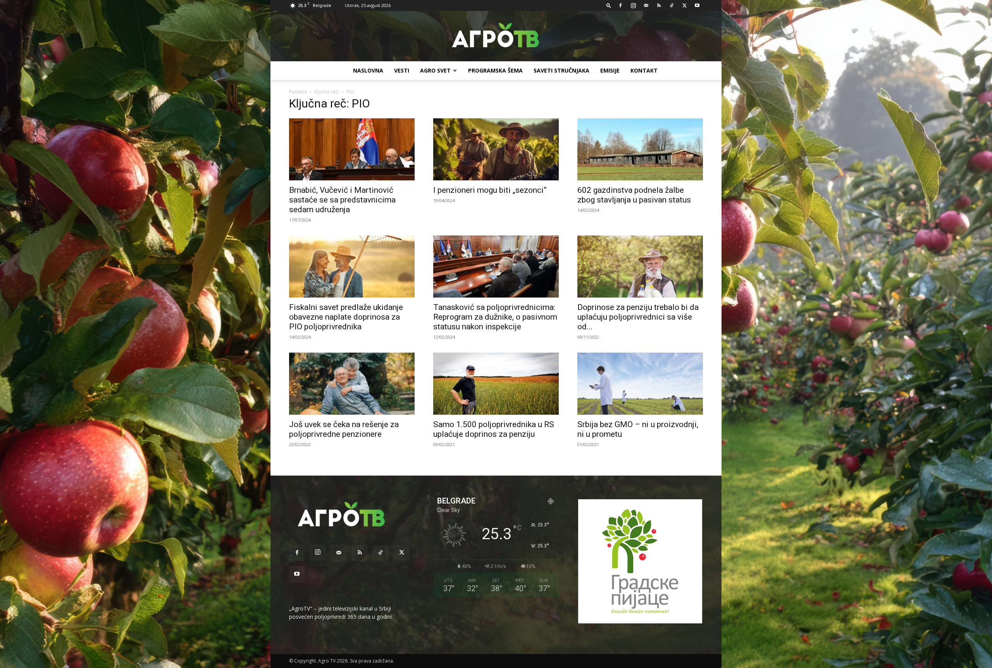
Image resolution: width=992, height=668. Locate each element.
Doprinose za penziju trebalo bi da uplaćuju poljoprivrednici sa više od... (638, 317)
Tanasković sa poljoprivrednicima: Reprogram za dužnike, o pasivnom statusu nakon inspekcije (495, 317)
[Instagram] (633, 5)
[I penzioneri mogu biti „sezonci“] (496, 149)
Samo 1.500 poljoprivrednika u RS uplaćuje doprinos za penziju (493, 429)
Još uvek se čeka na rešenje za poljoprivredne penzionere (344, 429)
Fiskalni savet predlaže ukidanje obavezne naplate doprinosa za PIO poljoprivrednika (346, 317)
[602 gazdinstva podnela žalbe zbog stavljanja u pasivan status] (640, 149)
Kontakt (644, 70)
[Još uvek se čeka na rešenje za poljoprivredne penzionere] (352, 384)
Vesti (401, 70)
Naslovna (368, 70)
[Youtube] (697, 5)
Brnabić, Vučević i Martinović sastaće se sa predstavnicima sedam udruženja (342, 199)
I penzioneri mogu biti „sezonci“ (489, 190)
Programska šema (495, 70)
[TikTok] (671, 5)
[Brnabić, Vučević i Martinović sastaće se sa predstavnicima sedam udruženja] (352, 149)
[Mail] (646, 5)
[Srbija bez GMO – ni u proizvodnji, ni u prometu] (640, 384)
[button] (609, 5)
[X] (684, 5)
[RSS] (659, 5)
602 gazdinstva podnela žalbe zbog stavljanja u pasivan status (634, 194)
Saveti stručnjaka (561, 70)
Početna (298, 91)
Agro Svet (435, 70)
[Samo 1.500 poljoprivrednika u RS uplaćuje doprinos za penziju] (496, 384)
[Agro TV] (496, 36)
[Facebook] (620, 5)
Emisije (610, 70)
